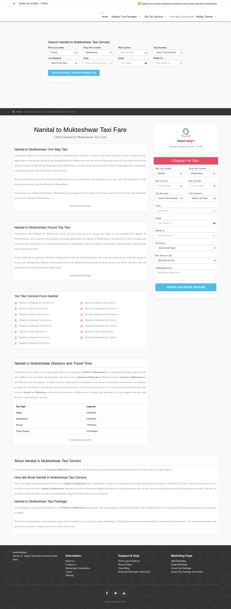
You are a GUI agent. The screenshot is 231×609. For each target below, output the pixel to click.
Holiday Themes (205, 16)
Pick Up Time (195, 181)
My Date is (160, 243)
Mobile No (158, 58)
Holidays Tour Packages (125, 16)
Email (121, 58)
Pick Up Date (124, 47)
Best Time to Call (164, 255)
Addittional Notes (163, 268)
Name (86, 58)
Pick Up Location (56, 47)
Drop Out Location (92, 47)
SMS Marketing (178, 561)
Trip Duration (160, 47)
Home (105, 16)
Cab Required (55, 58)
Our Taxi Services (154, 16)
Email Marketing (179, 564)
